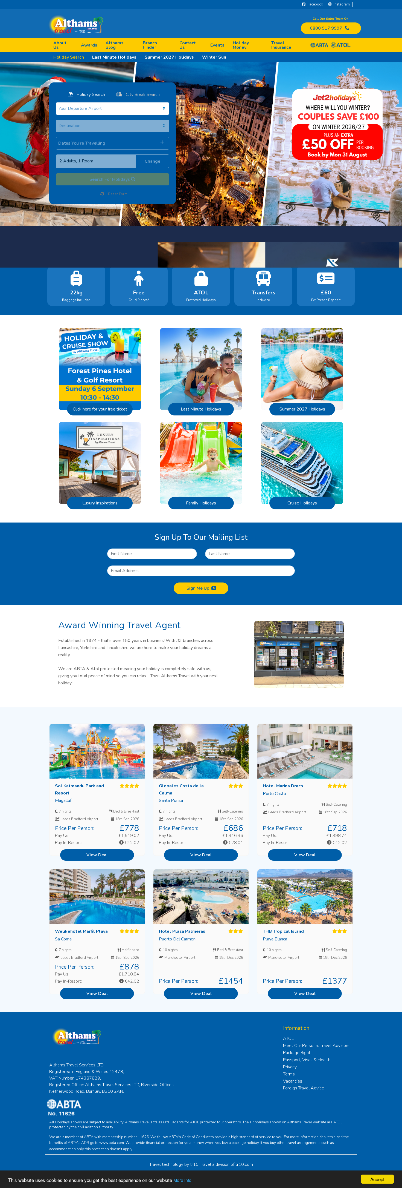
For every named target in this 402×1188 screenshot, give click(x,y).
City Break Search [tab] (142, 94)
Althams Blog (115, 45)
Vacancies (292, 1081)
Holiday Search (68, 57)
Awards (89, 45)
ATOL (288, 1038)
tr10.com (244, 1164)
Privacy (290, 1067)
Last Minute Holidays (114, 57)
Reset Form (117, 194)
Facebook (315, 4)
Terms (289, 1074)
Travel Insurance (281, 45)
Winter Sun (214, 57)
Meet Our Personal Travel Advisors (316, 1046)
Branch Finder (150, 45)
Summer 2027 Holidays (169, 57)
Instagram (341, 4)
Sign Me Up (198, 588)
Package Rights (298, 1053)
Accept (377, 1179)
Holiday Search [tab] (90, 94)
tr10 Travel (200, 1164)
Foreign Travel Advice (303, 1088)
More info (182, 1180)
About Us (59, 45)
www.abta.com (111, 1142)
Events (217, 45)
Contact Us (187, 45)
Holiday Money (241, 45)
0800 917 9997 (326, 28)
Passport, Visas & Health (306, 1060)
